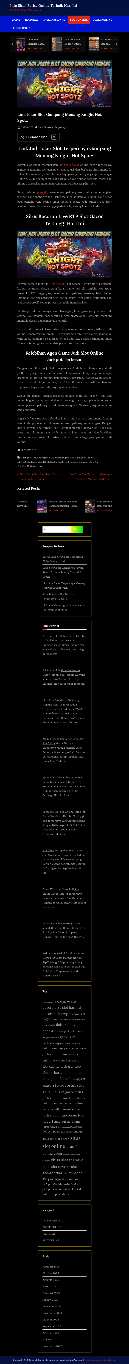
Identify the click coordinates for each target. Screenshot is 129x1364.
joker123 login (72, 457)
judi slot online (54, 1054)
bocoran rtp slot (65, 1002)
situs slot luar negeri (56, 1139)
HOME (16, 19)
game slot (42, 192)
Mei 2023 (48, 1339)
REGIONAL (31, 19)
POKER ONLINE (102, 19)
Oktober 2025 (50, 1273)
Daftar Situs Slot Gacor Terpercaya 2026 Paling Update (111, 42)
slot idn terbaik (63, 1184)
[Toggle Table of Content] (52, 137)
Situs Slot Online (70, 670)
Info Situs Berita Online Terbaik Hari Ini (43, 5)
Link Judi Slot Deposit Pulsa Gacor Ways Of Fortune (43, 42)
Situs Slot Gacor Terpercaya (52, 127)
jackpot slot (59, 1044)
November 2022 (52, 1346)
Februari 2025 (51, 1293)
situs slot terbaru (56, 1166)
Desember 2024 (52, 1306)
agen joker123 (28, 457)
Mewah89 (48, 850)
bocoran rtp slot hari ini (61, 1007)
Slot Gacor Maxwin (61, 957)
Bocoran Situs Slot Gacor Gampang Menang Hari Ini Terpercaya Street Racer (49, 504)
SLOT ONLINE (79, 19)
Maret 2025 (49, 1286)
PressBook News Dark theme (101, 1359)
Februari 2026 (51, 1266)
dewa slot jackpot (62, 1031)
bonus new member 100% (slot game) (69, 1019)
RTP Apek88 (58, 284)
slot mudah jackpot (65, 1189)
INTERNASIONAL (54, 19)
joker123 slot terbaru (48, 461)
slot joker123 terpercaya (29, 466)
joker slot (59, 457)
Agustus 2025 (50, 1279)
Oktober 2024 (50, 1319)
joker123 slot (87, 457)
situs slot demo (64, 1127)
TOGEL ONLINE (22, 27)
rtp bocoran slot (68, 1085)
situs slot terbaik (67, 1160)
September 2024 (52, 1326)
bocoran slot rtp (55, 1013)
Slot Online (61, 636)
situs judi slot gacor (58, 1092)
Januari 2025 (50, 1299)
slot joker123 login (88, 461)
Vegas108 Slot (50, 811)
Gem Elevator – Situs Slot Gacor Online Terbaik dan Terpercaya (97, 504)
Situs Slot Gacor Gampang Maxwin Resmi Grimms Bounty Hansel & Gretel (63, 572)
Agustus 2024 (50, 1332)
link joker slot (69, 165)
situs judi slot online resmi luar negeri (63, 1115)
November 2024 (52, 1312)
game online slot (52, 1037)
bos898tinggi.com (69, 923)
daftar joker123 (45, 457)
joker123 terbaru (69, 461)
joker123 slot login (26, 461)
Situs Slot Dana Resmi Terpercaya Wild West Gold (80, 42)
